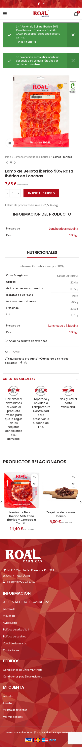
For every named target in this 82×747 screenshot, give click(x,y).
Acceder (8, 696)
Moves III (9, 615)
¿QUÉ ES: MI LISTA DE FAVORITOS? (26, 602)
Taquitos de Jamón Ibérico (60, 514)
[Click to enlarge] (10, 143)
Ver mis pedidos (13, 716)
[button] (34, 483)
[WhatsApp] (25, 362)
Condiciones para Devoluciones (22, 676)
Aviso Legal (10, 622)
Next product (15, 163)
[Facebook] (39, 3)
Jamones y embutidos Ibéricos (32, 156)
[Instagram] (43, 3)
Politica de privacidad (16, 629)
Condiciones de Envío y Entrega (22, 669)
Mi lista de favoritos (15, 709)
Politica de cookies (14, 636)
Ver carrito (27, 42)
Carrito (7, 703)
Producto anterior (7, 163)
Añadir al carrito (41, 193)
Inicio (8, 156)
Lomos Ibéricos (62, 156)
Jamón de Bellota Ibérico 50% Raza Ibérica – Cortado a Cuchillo (21, 518)
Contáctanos (11, 650)
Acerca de (9, 609)
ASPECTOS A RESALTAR (19, 379)
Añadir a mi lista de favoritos (28, 340)
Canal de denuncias (15, 643)
